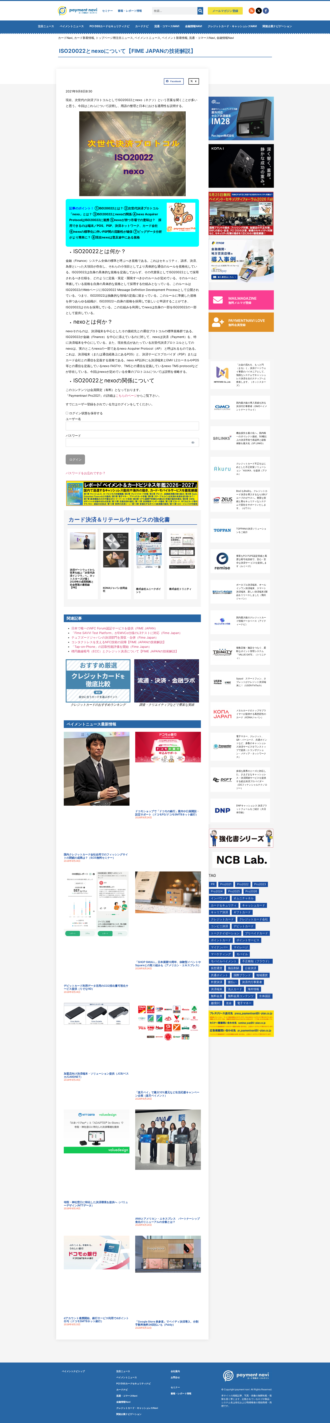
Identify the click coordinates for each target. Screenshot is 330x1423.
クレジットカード (222, 919)
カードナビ (142, 26)
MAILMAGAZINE (242, 298)
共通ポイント (219, 975)
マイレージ (241, 947)
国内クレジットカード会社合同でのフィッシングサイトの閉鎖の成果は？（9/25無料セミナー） (96, 856)
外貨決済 (216, 982)
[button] (174, 81)
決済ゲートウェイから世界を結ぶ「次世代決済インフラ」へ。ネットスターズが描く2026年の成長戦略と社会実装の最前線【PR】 (82, 578)
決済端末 (216, 989)
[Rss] (252, 11)
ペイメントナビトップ (73, 1371)
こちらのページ (126, 395)
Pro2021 (225, 884)
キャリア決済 (219, 912)
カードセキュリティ (224, 905)
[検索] (200, 11)
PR (213, 884)
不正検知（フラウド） (256, 961)
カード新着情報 (84, 38)
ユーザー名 (73, 419)
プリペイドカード (256, 933)
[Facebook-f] (266, 11)
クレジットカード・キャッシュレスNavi (232, 26)
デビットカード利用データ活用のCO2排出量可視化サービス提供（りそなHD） (96, 987)
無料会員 (216, 996)
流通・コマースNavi (166, 26)
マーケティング (221, 954)
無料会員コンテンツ (241, 996)
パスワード (73, 435)
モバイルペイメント (224, 961)
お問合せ (175, 1377)
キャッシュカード (253, 905)
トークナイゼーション (225, 933)
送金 (229, 1003)
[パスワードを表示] (193, 442)
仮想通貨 (216, 968)
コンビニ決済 (219, 926)
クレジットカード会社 (253, 919)
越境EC (215, 1003)
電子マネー (244, 1003)
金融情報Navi (193, 26)
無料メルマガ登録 (239, 302)
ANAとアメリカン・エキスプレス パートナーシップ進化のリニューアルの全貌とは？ (167, 1220)
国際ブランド (242, 975)
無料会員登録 (237, 325)
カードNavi (65, 38)
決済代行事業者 (252, 982)
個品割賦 (233, 968)
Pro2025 (234, 891)
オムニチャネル (244, 898)
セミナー (107, 10)
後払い (232, 982)
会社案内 (175, 1371)
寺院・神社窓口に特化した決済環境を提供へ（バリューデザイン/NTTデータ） (96, 1203)
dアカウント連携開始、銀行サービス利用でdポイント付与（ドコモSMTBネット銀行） (96, 1319)
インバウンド (219, 898)
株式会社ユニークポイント (148, 590)
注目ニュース (46, 26)
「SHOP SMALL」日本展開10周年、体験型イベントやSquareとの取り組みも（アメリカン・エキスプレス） (168, 963)
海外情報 (253, 989)
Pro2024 (217, 891)
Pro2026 (251, 891)
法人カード (235, 989)
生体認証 (265, 996)
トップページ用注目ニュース (114, 38)
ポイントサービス (247, 940)
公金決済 (250, 968)
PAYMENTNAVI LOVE (246, 320)
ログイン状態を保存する (85, 413)
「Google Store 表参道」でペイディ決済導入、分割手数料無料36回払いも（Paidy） (166, 1323)
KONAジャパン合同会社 (115, 589)
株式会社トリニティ (180, 588)
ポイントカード (221, 940)
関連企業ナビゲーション (277, 26)
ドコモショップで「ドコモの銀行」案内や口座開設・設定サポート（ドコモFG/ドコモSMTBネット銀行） (167, 812)
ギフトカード (242, 912)
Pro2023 (260, 884)
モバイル (242, 954)
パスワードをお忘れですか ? (85, 473)
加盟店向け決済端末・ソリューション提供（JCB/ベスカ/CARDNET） (96, 1075)
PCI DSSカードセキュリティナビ (109, 26)
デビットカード (244, 926)
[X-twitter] (259, 11)
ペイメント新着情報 (175, 38)
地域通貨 (262, 975)
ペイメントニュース (72, 26)
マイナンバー (219, 947)
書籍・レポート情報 (130, 10)
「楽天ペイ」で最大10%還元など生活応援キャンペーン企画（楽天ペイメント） (167, 1094)
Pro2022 (243, 884)
